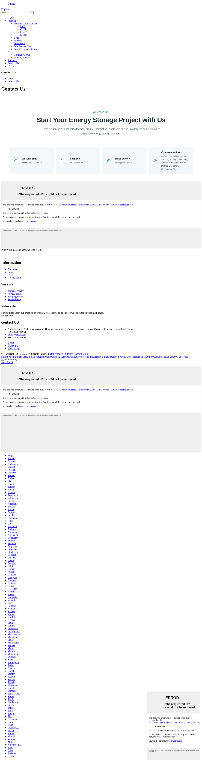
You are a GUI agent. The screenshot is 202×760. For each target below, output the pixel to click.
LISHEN (24, 35)
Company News (22, 54)
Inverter (18, 40)
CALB (23, 32)
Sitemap (69, 354)
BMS (16, 37)
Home (11, 18)
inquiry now (7, 315)
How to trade (14, 277)
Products (12, 20)
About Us (12, 60)
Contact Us (13, 63)
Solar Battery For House (176, 356)
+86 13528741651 (76, 163)
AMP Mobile (81, 354)
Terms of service (16, 291)
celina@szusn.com (123, 163)
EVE (22, 26)
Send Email (7, 362)
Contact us (13, 272)
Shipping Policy (16, 296)
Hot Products (56, 354)
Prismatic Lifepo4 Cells (25, 23)
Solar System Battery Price (14, 356)
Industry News (21, 57)
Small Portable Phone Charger (44, 356)
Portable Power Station (25, 49)
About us (12, 269)
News (10, 52)
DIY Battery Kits (22, 46)
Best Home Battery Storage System (107, 356)
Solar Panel (19, 43)
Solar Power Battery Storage (74, 356)
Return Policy (14, 299)
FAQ (10, 274)
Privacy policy (15, 293)
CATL (23, 29)
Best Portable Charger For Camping (144, 356)
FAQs (11, 66)
